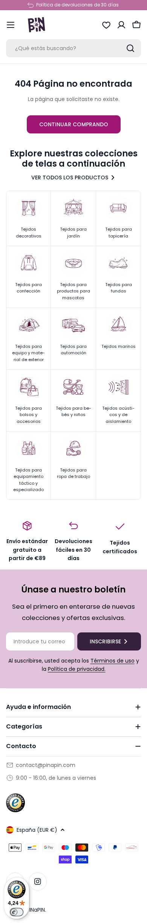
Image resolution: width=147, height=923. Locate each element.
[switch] (16, 912)
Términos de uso (112, 660)
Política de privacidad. (77, 669)
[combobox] (73, 48)
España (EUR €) (37, 830)
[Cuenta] (121, 24)
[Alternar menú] (10, 24)
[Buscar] (130, 48)
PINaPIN (35, 910)
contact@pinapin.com (45, 765)
